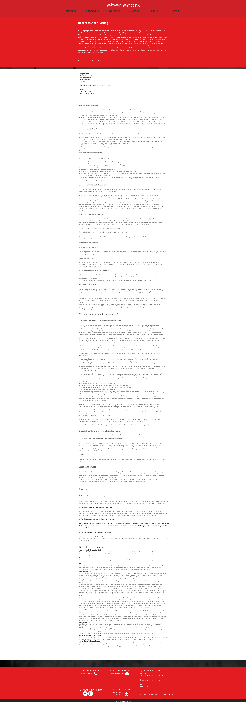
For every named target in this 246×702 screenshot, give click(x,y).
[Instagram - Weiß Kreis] (90, 693)
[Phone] (95, 673)
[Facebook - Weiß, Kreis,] (85, 693)
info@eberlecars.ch (89, 93)
